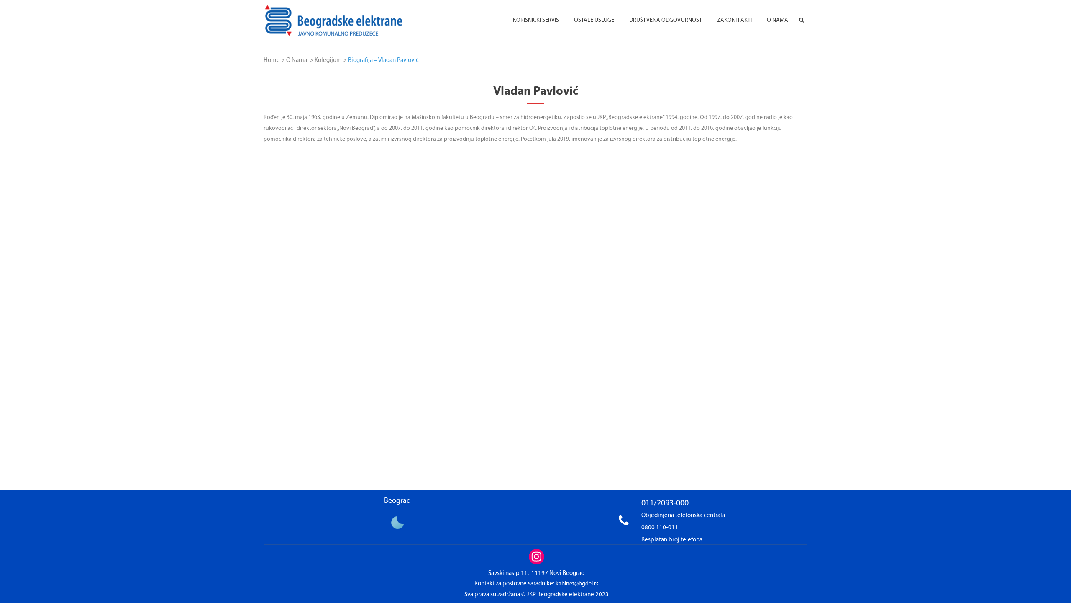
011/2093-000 (665, 503)
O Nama (296, 60)
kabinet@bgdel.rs (577, 584)
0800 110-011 (659, 528)
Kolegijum (328, 60)
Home (272, 60)
